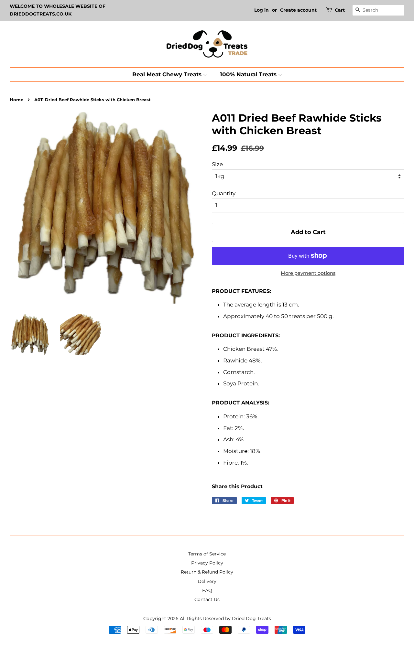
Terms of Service (207, 554)
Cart (340, 10)
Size (217, 164)
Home (16, 99)
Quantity (223, 193)
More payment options (308, 273)
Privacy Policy (207, 563)
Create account (298, 10)
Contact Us (207, 599)
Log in (261, 10)
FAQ (207, 590)
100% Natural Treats (249, 74)
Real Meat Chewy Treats (167, 74)
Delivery (207, 581)
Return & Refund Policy (207, 572)
